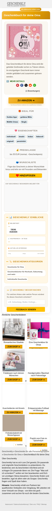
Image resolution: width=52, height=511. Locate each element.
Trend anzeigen (13, 231)
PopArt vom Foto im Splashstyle (38, 439)
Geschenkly (7, 451)
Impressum (8, 504)
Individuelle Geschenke (17, 279)
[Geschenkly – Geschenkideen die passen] (16, 4)
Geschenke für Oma (15, 267)
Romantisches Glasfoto (14, 342)
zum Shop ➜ (13, 347)
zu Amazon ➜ (26, 100)
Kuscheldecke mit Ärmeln (14, 408)
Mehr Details (15, 81)
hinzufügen (27, 175)
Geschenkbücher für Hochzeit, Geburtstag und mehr (24, 273)
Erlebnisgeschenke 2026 (30, 9)
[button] (17, 85)
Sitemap (44, 504)
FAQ (38, 504)
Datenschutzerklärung (21, 504)
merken (19, 445)
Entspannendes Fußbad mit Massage (38, 409)
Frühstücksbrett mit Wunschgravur (14, 434)
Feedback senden (26, 310)
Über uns (33, 504)
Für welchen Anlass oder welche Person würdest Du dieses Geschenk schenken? (25, 295)
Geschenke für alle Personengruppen (32, 451)
